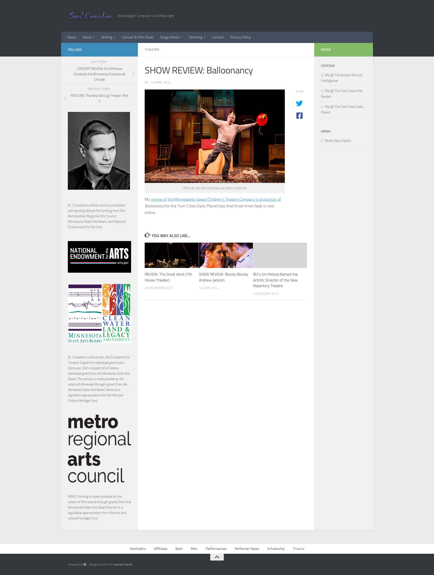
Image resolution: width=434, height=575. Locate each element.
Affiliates (160, 549)
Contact (218, 37)
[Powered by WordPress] (84, 564)
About (87, 37)
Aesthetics (138, 549)
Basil (179, 549)
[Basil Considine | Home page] (90, 16)
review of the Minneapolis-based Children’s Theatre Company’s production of (216, 199)
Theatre (152, 49)
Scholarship (276, 549)
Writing (106, 37)
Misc (194, 549)
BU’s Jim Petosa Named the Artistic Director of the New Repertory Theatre (275, 280)
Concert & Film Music (138, 37)
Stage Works (169, 37)
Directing (195, 37)
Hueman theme (122, 564)
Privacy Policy (240, 37)
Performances (216, 549)
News (72, 37)
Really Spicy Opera (338, 141)
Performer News (247, 549)
